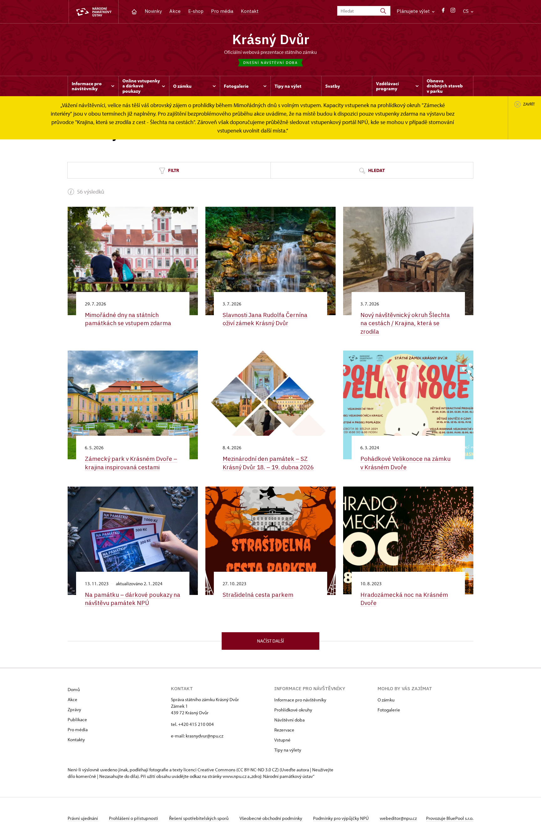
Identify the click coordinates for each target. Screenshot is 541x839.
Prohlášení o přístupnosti (134, 818)
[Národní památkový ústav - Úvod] (94, 11)
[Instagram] (453, 12)
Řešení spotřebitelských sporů (199, 818)
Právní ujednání (83, 818)
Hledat (376, 170)
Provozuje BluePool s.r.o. (449, 818)
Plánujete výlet (414, 11)
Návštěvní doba (289, 720)
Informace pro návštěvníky (300, 700)
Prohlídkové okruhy (293, 710)
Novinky (153, 11)
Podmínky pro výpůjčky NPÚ (341, 818)
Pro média (222, 11)
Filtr (173, 170)
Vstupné (282, 740)
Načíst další (270, 641)
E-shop (196, 11)
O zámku (386, 700)
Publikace (77, 719)
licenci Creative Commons (209, 770)
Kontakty (76, 740)
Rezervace (284, 730)
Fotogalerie (389, 710)
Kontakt (250, 11)
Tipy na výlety (287, 750)
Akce (175, 11)
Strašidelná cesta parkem (258, 594)
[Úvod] (134, 11)
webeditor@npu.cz (398, 818)
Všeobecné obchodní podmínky (271, 818)
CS (466, 11)
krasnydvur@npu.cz (204, 736)
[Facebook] (443, 12)
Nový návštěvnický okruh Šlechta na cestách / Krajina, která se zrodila (405, 323)
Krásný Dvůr (270, 39)
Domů (74, 689)
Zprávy (74, 709)
